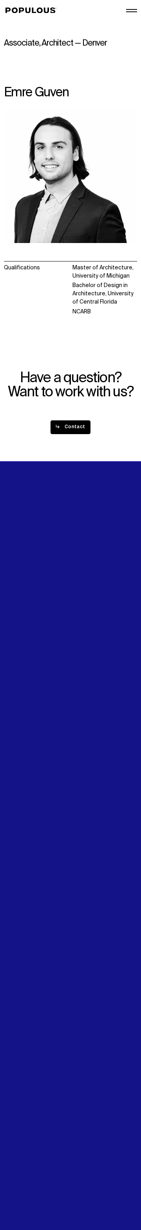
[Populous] (33, 10)
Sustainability (21, 612)
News (11, 629)
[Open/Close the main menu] (131, 10)
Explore (14, 560)
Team (79, 569)
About (80, 560)
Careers (83, 577)
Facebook (85, 629)
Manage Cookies (26, 1198)
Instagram (85, 621)
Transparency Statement (36, 1190)
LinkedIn (83, 612)
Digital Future (21, 620)
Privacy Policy (21, 1173)
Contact (14, 637)
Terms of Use (21, 1181)
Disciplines (18, 577)
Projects (15, 569)
